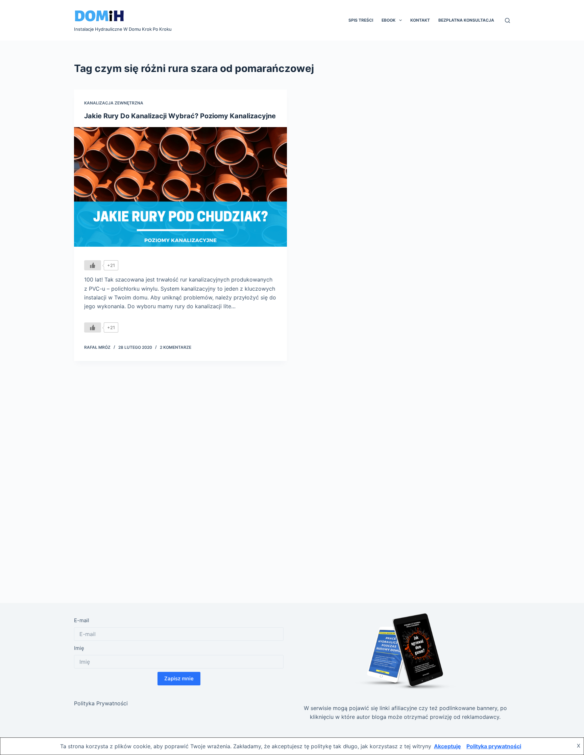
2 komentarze (175, 347)
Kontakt (420, 20)
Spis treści (360, 20)
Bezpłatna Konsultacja (466, 20)
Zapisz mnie (179, 678)
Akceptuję (447, 746)
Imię (79, 648)
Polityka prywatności (493, 746)
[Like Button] (92, 265)
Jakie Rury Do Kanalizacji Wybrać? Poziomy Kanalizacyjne (180, 116)
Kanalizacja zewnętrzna (113, 102)
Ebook (388, 20)
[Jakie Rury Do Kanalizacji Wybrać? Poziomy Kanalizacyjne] (180, 187)
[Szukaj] (507, 20)
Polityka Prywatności (101, 703)
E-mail (81, 620)
